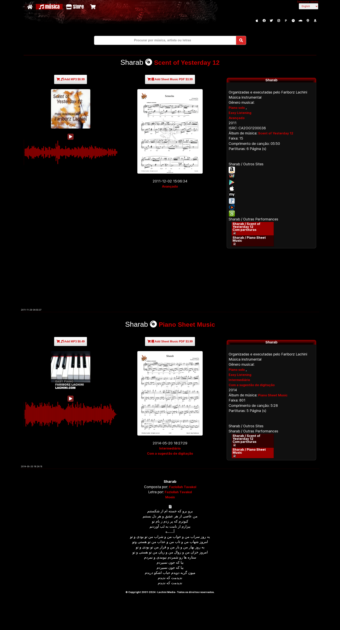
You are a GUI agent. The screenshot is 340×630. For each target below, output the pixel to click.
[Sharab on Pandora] (271, 201)
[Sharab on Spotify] (271, 213)
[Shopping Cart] (93, 6)
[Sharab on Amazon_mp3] (271, 170)
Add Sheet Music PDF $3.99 (173, 79)
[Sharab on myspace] (271, 194)
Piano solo (237, 108)
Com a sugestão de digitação (170, 453)
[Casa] (30, 6)
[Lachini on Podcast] (308, 21)
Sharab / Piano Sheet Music (249, 239)
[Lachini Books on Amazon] (315, 21)
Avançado (170, 186)
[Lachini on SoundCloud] (300, 21)
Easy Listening (240, 113)
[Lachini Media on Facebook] (264, 21)
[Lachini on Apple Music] (257, 21)
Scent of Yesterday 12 (187, 62)
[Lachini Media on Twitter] (271, 21)
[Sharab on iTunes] (271, 188)
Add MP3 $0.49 (74, 341)
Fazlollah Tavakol (182, 487)
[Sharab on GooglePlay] (271, 182)
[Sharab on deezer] (271, 176)
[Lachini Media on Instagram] (279, 21)
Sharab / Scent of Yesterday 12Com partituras (246, 227)
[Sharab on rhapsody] (271, 207)
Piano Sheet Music (187, 324)
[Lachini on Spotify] (293, 21)
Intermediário (170, 448)
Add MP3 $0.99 (74, 79)
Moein (170, 497)
